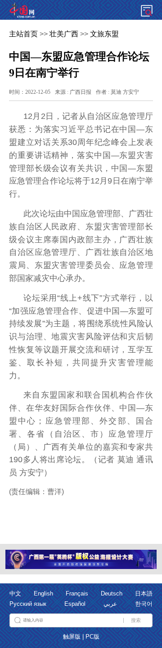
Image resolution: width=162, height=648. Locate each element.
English (43, 594)
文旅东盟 (104, 34)
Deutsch (111, 594)
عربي (110, 604)
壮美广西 (64, 34)
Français (77, 594)
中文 (15, 594)
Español (75, 604)
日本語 (144, 594)
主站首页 (23, 34)
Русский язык (27, 604)
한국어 (144, 604)
